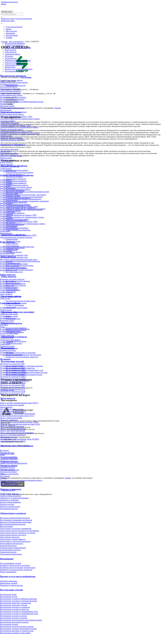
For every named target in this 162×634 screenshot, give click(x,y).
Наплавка (4, 325)
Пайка (2, 327)
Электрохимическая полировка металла (16, 237)
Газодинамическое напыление (12, 190)
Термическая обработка (14, 46)
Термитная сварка (7, 346)
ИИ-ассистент (11, 31)
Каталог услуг (7, 12)
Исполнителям (12, 35)
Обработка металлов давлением (17, 61)
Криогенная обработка (9, 154)
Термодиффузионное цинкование (13, 220)
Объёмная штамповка (9, 459)
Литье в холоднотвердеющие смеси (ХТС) (17, 416)
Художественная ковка (9, 485)
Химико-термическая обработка (18, 48)
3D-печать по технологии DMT (12, 374)
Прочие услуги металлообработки (18, 69)
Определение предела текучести (13, 535)
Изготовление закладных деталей (13, 605)
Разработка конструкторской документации (17, 568)
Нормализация (6, 158)
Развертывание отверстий (10, 112)
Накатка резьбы (6, 104)
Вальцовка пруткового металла (12, 284)
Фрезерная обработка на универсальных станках (19, 134)
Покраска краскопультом (10, 506)
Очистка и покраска (13, 63)
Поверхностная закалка (9, 166)
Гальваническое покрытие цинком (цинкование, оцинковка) (24, 201)
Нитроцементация (7, 212)
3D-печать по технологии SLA (12, 389)
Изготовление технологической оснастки (17, 626)
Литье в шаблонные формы (11, 418)
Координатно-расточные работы (13, 97)
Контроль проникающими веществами (15, 522)
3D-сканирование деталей (10, 563)
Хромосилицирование (9, 229)
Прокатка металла (7, 470)
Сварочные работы (12, 54)
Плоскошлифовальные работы (12, 108)
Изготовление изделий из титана (13, 616)
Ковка (2, 455)
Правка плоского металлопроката (13, 463)
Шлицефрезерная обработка (11, 138)
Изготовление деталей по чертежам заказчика (18, 601)
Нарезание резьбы (7, 106)
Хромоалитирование (8, 227)
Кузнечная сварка (7, 320)
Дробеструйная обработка (10, 496)
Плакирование (6, 216)
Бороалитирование (7, 188)
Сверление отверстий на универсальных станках (20, 119)
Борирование (5, 186)
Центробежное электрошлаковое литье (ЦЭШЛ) (19, 439)
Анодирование (6, 184)
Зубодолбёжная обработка (10, 91)
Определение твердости (9, 537)
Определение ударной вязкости (12, 539)
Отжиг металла (6, 162)
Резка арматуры (6, 262)
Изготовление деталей (14, 71)
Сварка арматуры (7, 335)
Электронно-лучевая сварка (11, 355)
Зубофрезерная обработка (10, 93)
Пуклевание (5, 476)
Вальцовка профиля (8, 281)
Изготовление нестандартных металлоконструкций (21, 620)
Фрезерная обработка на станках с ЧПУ (16, 132)
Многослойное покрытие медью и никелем (17, 208)
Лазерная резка (6, 251)
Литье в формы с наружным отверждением (17, 414)
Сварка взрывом (6, 338)
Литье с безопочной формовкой (13, 428)
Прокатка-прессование (9, 474)
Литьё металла (10, 58)
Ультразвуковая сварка (9, 348)
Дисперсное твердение (9, 149)
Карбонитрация (6, 203)
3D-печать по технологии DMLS (13, 372)
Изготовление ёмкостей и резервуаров (15, 603)
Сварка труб (5, 344)
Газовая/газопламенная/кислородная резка (17, 247)
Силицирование (6, 218)
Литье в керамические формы (12, 405)
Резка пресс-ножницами (10, 266)
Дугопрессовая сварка (9, 316)
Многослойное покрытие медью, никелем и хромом (21, 210)
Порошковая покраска (9, 509)
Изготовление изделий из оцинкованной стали (19, 614)
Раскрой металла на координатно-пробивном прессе (21, 480)
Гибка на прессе (6, 292)
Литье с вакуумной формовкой (12, 431)
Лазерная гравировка (8, 581)
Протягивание (6, 110)
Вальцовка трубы (7, 286)
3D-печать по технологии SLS (12, 394)
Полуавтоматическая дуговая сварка (15, 329)
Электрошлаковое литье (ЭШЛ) (13, 441)
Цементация (5, 231)
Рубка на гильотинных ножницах (13, 268)
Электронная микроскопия (11, 554)
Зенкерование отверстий (10, 89)
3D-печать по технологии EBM (12, 379)
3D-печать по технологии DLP (12, 368)
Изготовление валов (8, 594)
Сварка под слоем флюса (10, 340)
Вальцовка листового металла (12, 279)
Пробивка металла (7, 467)
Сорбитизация (6, 169)
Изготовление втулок (8, 597)
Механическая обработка (15, 43)
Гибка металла (10, 52)
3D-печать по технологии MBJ (12, 385)
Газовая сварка (6, 310)
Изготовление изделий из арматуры (14, 609)
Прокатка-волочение (8, 472)
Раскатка (3, 478)
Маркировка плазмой (8, 583)
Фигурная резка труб (8, 270)
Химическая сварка (8, 350)
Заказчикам (10, 33)
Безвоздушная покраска (9, 494)
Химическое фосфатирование (12, 225)
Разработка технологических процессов (16, 570)
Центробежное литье (8, 437)
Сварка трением (6, 342)
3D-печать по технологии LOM (12, 383)
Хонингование (6, 136)
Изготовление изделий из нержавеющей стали (19, 612)
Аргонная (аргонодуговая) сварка (13, 308)
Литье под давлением (8, 420)
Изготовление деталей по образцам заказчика (18, 599)
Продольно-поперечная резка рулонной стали (18, 259)
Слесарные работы (7, 121)
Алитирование (6, 182)
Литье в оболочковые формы (11, 409)
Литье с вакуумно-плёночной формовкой (16, 433)
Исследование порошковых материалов (16, 520)
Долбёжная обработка (9, 85)
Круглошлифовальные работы (12, 100)
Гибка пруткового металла (10, 296)
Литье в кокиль (6, 407)
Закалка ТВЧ (5, 151)
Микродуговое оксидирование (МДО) (15, 205)
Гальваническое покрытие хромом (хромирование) (20, 199)
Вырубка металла (7, 453)
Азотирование (6, 180)
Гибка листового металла (10, 290)
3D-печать (9, 56)
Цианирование (6, 233)
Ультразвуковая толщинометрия (13, 548)
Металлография (6, 526)
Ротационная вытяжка (9, 482)
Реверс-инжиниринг (8, 572)
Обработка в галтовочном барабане (14, 498)
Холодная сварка (7, 352)
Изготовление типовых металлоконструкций (18, 629)
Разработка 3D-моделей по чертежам (15, 565)
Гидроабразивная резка (9, 249)
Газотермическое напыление (11, 193)
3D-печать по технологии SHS (12, 387)
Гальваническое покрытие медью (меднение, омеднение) (23, 195)
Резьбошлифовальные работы (12, 114)
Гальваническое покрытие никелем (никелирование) (21, 197)
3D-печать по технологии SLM (12, 392)
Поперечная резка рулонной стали (14, 255)
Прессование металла (8, 465)
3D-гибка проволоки (8, 288)
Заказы (8, 29)
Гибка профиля (6, 294)
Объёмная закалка (7, 160)
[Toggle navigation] (2, 23)
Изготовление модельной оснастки (14, 622)
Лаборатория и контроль (15, 65)
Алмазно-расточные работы (11, 80)
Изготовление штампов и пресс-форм (15, 633)
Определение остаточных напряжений (15, 529)
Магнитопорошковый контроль (12, 524)
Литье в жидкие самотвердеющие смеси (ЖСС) (19, 403)
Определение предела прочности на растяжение (19, 531)
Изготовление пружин (9, 624)
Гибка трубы (5, 298)
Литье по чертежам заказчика (12, 426)
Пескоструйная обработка (10, 502)
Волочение (4, 450)
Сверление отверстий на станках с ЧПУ (16, 117)
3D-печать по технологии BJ (11, 366)
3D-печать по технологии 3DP (12, 364)
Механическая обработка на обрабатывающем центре (21, 102)
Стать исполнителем (14, 27)
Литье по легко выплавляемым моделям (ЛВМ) (19, 422)
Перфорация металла (8, 461)
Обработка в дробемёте (9, 500)
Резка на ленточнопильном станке (14, 264)
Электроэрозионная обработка (12, 140)
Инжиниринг (10, 67)
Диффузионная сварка (9, 314)
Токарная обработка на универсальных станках (19, 127)
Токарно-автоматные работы (11, 129)
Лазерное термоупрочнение (11, 156)
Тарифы (9, 38)
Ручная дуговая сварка (9, 333)
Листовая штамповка (8, 457)
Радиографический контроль (11, 543)
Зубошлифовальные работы (11, 95)
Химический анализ (8, 552)
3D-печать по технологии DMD (13, 370)
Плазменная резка (7, 253)
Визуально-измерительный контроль (15, 518)
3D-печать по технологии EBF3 (13, 377)
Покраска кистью (7, 504)
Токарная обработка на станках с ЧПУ (15, 125)
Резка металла (10, 50)
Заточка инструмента (8, 87)
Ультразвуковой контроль (10, 550)
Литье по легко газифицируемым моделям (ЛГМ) (20, 424)
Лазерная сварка (6, 323)
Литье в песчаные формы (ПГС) (13, 411)
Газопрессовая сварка (8, 312)
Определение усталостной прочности (15, 541)
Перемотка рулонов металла (11, 585)
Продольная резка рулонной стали (14, 257)
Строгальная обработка (9, 123)
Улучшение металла (8, 171)
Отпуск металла (6, 164)
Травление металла (7, 222)
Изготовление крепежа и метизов (13, 618)
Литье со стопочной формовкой (13, 435)
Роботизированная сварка (10, 331)
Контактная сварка (7, 318)
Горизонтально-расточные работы (14, 82)
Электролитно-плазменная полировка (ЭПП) (18, 235)
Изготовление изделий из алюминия (15, 607)
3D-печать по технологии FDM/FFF (14, 381)
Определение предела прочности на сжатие (17, 533)
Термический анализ (8, 546)
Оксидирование (6, 214)
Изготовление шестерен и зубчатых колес (17, 631)
